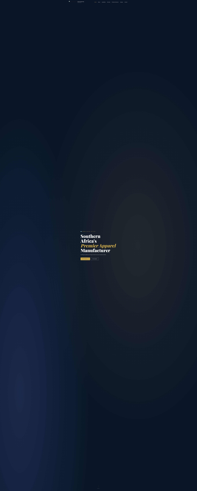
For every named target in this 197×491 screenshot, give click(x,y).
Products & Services (115, 2)
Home (95, 2)
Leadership (103, 2)
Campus (121, 2)
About (99, 2)
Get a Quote (94, 258)
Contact (126, 2)
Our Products (84, 258)
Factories (108, 2)
